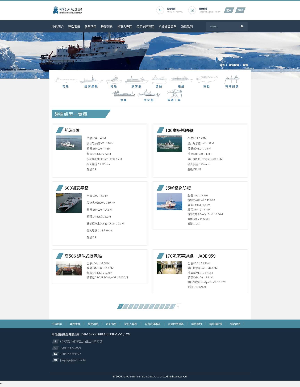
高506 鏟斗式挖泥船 (83, 256)
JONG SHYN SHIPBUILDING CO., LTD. (143, 376)
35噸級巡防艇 (178, 188)
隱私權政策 (215, 323)
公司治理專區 (145, 26)
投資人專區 (124, 26)
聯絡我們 (187, 26)
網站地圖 (235, 323)
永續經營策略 (167, 26)
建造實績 (74, 26)
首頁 (222, 64)
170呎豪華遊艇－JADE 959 (190, 256)
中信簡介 (58, 26)
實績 (245, 64)
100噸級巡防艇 (179, 130)
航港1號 (72, 130)
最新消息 (107, 26)
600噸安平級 (77, 188)
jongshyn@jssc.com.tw (209, 12)
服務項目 (90, 26)
